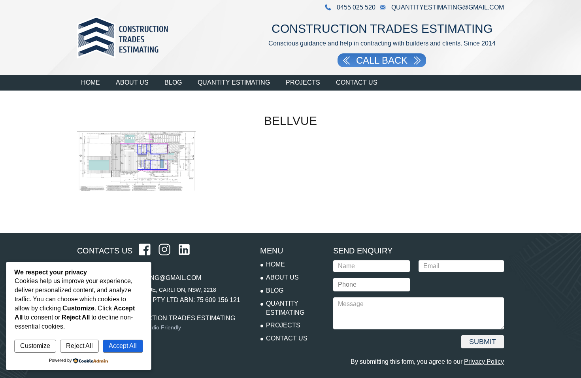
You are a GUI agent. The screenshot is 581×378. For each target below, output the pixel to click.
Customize (35, 345)
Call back (381, 60)
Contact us (356, 82)
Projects (303, 82)
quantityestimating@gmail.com (447, 7)
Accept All (123, 345)
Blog (173, 82)
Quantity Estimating (234, 82)
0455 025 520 (355, 7)
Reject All (79, 345)
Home (90, 82)
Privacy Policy (484, 361)
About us (132, 82)
